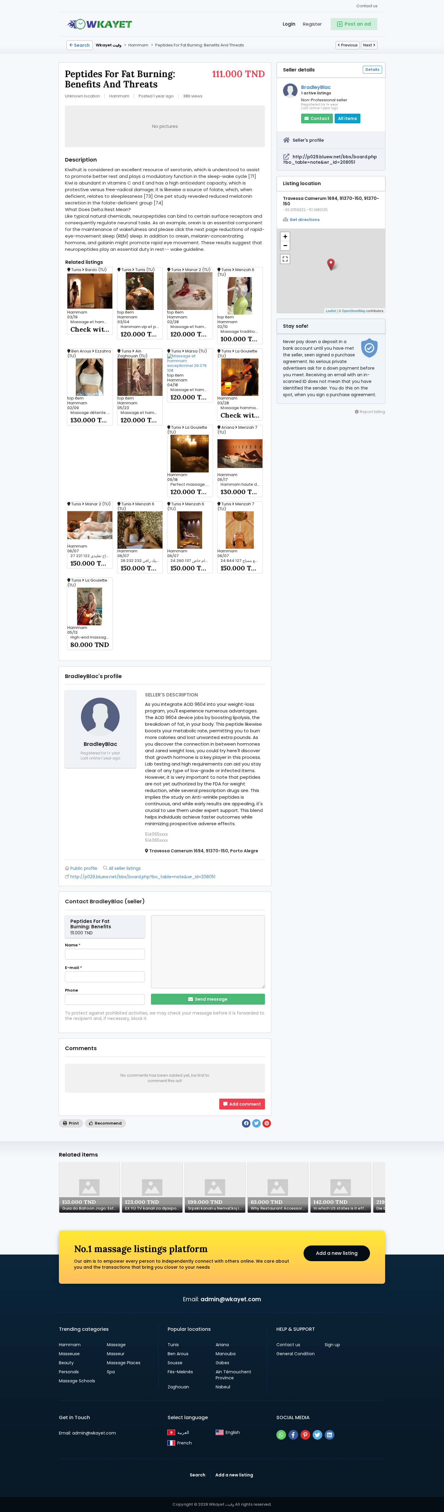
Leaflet (331, 310)
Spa (111, 1372)
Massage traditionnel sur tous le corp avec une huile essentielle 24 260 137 (241, 331)
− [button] (285, 245)
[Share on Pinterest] (266, 1123)
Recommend (108, 1123)
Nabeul (223, 1387)
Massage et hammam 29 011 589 (142, 412)
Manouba (226, 1354)
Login (289, 24)
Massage (116, 1345)
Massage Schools (77, 1381)
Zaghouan (178, 1387)
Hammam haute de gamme (241, 484)
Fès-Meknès (180, 1372)
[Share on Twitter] (256, 1123)
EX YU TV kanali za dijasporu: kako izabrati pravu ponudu (153, 1208)
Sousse (175, 1363)
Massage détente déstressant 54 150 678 (91, 412)
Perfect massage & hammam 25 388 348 (191, 484)
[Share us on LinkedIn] (329, 1435)
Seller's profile (308, 140)
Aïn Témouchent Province (233, 1375)
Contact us (367, 6)
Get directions (305, 220)
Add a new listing (337, 1253)
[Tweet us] (317, 1435)
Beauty (66, 1363)
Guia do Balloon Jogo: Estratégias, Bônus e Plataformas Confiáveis (91, 1208)
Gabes (222, 1363)
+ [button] (285, 236)
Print (73, 1123)
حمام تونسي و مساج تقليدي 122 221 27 (91, 556)
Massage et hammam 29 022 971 (191, 326)
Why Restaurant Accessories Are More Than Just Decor (279, 1208)
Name (72, 945)
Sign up (332, 1345)
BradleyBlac (316, 87)
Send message (210, 999)
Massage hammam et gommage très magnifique (241, 408)
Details (372, 69)
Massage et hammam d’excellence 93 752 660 (91, 322)
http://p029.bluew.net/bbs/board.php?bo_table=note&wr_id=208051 (330, 159)
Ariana (222, 1345)
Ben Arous (178, 1354)
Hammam (70, 1345)
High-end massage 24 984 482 (91, 637)
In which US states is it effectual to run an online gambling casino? (342, 1208)
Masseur (115, 1354)
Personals (69, 1372)
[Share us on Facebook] (293, 1435)
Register (312, 24)
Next (367, 45)
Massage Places (123, 1363)
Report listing (372, 412)
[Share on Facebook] (246, 1123)
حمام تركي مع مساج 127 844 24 (241, 560)
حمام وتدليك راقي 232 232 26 (142, 560)
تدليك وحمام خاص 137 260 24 (191, 560)
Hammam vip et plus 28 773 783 (142, 326)
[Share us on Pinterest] (305, 1435)
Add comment (244, 1104)
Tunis (173, 1345)
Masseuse (69, 1354)
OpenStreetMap (353, 310)
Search (82, 45)
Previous (349, 45)
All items (347, 118)
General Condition (295, 1354)
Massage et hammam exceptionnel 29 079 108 (191, 389)
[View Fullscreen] (285, 259)
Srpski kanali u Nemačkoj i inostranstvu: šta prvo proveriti (216, 1208)
